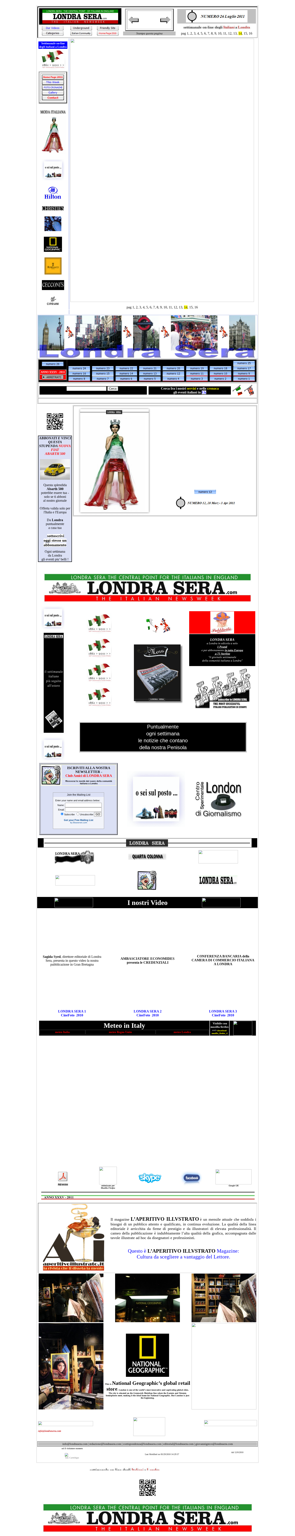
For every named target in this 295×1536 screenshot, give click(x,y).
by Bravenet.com (78, 822)
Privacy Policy (12, 3)
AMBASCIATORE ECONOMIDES (147, 958)
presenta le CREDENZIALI (147, 962)
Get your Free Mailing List (78, 820)
